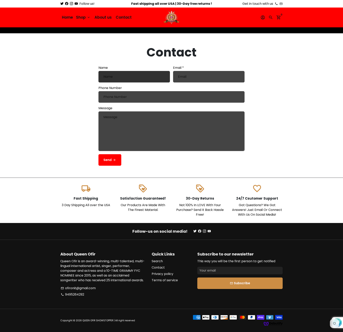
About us (103, 17)
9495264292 (72, 294)
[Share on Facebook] (265, 30)
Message (105, 108)
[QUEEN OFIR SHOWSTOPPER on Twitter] (62, 3)
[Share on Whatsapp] (277, 30)
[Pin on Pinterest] (273, 30)
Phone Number (110, 88)
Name (103, 67)
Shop (83, 17)
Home (67, 17)
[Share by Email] (281, 30)
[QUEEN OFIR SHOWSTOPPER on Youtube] (76, 3)
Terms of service (165, 280)
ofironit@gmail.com (78, 288)
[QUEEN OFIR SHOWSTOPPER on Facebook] (66, 3)
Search (157, 261)
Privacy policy (162, 274)
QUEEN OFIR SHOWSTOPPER (97, 320)
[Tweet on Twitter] (269, 30)
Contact (124, 17)
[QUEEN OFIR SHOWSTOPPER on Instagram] (71, 3)
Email (178, 67)
